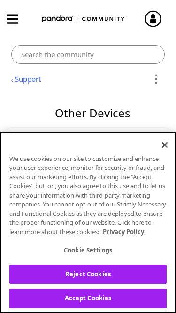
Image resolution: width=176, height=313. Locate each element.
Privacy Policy (123, 232)
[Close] (164, 145)
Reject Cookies (88, 274)
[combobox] (87, 54)
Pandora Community (83, 19)
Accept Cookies (88, 298)
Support (28, 79)
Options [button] (156, 79)
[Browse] (17, 19)
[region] (88, 222)
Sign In (157, 18)
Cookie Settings (88, 250)
